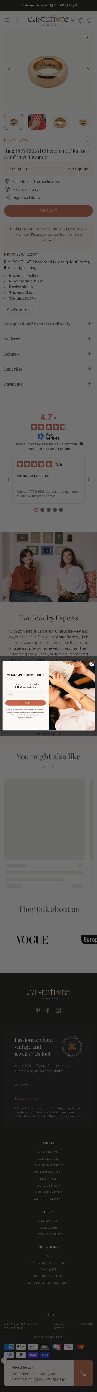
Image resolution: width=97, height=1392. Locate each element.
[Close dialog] (91, 664)
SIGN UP (25, 702)
